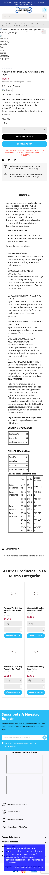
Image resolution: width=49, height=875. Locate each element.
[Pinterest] (15, 160)
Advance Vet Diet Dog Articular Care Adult (13, 668)
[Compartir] (3, 160)
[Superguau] (24, 10)
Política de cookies (23, 868)
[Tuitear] (9, 160)
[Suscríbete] (44, 737)
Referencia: (7, 86)
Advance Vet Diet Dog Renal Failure (35, 668)
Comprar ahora (24, 144)
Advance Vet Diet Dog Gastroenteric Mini (35, 609)
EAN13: (5, 94)
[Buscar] (44, 16)
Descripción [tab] (24, 195)
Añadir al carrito (24, 137)
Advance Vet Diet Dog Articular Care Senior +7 (13, 610)
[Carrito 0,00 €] (44, 10)
